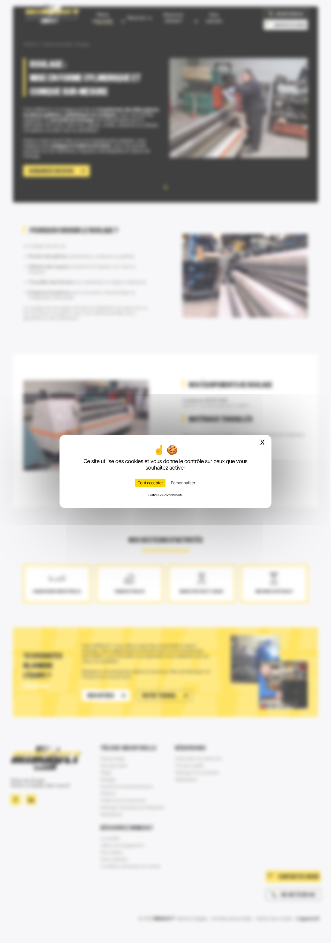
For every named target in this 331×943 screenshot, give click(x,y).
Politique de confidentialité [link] (165, 495)
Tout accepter (150, 482)
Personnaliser (183, 482)
